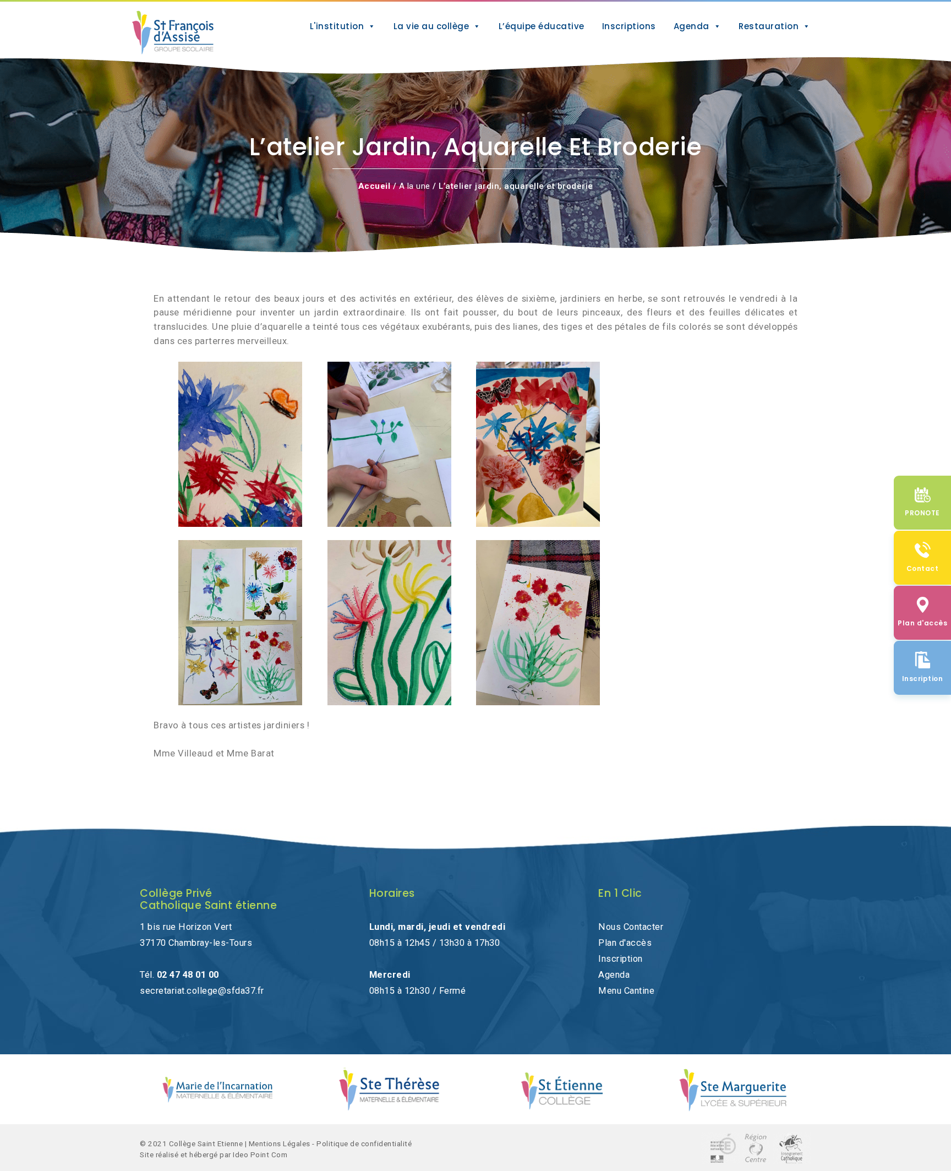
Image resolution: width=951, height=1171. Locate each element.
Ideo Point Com (260, 1154)
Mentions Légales (279, 1143)
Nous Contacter (630, 927)
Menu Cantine (626, 990)
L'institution (337, 26)
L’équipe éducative (541, 26)
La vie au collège (431, 26)
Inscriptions (629, 26)
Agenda (691, 26)
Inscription (620, 959)
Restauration (769, 26)
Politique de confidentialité (364, 1143)
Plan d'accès (625, 943)
